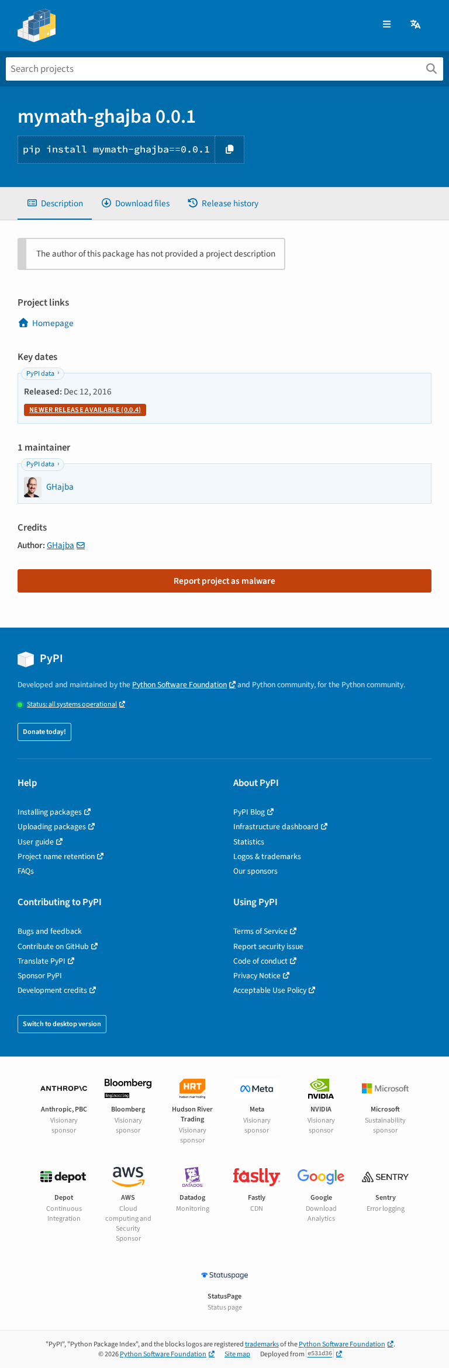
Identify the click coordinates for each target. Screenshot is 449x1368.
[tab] (55, 204)
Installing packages (50, 812)
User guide (36, 841)
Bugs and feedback (50, 931)
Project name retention (56, 856)
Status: (72, 704)
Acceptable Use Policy (269, 990)
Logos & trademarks (267, 856)
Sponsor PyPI (40, 975)
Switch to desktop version (62, 1024)
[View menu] (386, 25)
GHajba (60, 545)
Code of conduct (260, 961)
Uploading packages (52, 826)
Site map (237, 1354)
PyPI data (40, 374)
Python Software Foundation (179, 684)
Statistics (248, 841)
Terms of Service (260, 931)
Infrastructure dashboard (276, 826)
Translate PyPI (41, 961)
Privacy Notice (257, 975)
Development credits (52, 990)
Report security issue (268, 946)
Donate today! (44, 732)
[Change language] (416, 25)
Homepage (53, 323)
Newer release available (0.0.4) (85, 410)
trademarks (262, 1344)
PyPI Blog (249, 812)
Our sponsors (255, 871)
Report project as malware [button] (224, 580)
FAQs (26, 871)
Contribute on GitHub (53, 946)
